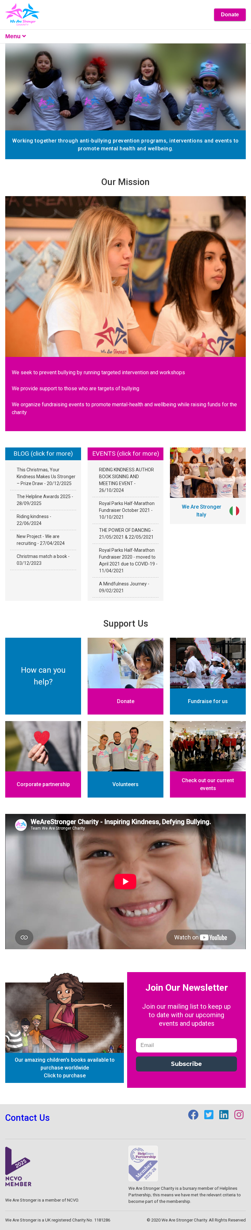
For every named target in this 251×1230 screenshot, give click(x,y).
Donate (230, 14)
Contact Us (27, 1118)
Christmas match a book (42, 556)
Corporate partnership (43, 784)
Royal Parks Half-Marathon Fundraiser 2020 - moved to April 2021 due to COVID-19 (127, 557)
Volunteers (125, 784)
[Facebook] (194, 1117)
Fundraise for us (208, 701)
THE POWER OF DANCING (125, 530)
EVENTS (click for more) (125, 453)
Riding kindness (33, 516)
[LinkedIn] (224, 1117)
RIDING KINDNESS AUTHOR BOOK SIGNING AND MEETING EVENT (126, 476)
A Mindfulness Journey (123, 583)
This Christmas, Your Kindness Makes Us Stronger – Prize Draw (46, 476)
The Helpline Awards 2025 (44, 496)
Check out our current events (208, 784)
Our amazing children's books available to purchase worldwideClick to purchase (65, 1068)
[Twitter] (209, 1117)
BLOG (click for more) (43, 453)
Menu (13, 36)
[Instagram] (238, 1117)
